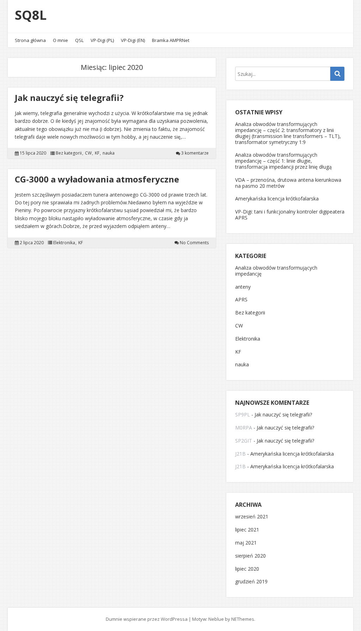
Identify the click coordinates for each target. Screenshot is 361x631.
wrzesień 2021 (251, 517)
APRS (241, 300)
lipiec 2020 (247, 569)
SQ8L (31, 15)
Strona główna (30, 40)
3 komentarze (195, 153)
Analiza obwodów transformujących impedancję (276, 271)
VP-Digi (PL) (102, 40)
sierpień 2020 (250, 556)
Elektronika (64, 242)
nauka (109, 153)
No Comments (194, 242)
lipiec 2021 (247, 530)
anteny (243, 287)
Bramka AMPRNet (170, 40)
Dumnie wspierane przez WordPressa (147, 619)
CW (88, 153)
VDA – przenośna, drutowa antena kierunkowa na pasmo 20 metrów (288, 182)
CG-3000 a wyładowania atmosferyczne (97, 179)
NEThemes (242, 619)
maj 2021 (246, 543)
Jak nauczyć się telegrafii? (69, 97)
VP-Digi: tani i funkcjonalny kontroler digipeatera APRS (289, 214)
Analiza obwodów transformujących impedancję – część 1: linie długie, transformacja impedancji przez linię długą (283, 160)
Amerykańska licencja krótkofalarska (277, 198)
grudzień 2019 (251, 582)
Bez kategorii (69, 153)
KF (97, 153)
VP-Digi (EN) (133, 40)
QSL (79, 40)
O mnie (60, 40)
